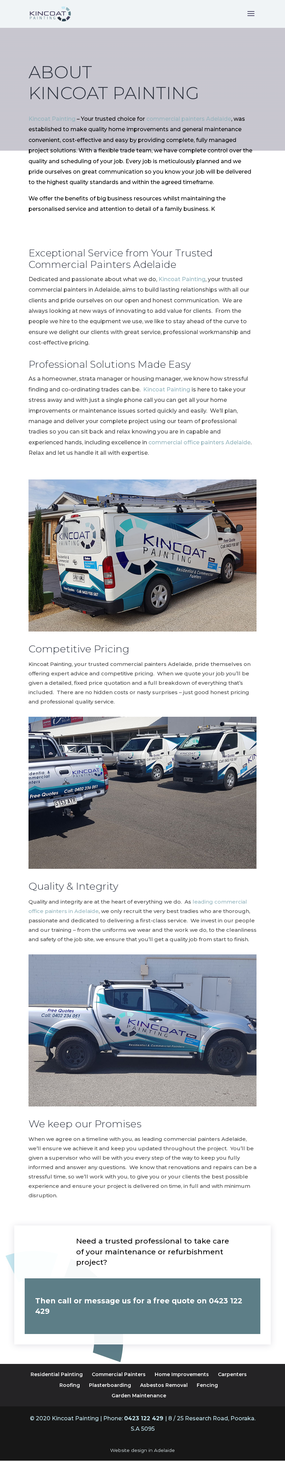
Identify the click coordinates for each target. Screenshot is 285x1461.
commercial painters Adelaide (188, 119)
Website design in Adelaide (142, 1450)
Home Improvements (182, 1374)
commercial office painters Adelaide (199, 442)
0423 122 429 (144, 1418)
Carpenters (232, 1374)
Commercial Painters (119, 1374)
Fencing (207, 1385)
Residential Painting (57, 1374)
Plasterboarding (110, 1385)
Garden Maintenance (139, 1395)
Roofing (69, 1385)
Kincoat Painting (51, 119)
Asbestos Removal (164, 1385)
